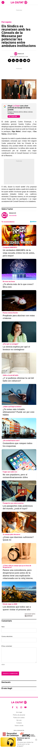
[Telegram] (24, 60)
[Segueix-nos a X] (17, 707)
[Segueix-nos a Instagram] (21, 707)
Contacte (19, 723)
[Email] (28, 60)
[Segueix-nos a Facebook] (13, 707)
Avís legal (19, 712)
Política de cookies (19, 717)
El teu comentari (7, 646)
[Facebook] (9, 60)
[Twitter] (13, 60)
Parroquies (6, 22)
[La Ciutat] (19, 2)
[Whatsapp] (21, 60)
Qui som (19, 720)
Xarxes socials (19, 725)
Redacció (21, 53)
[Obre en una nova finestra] (11, 734)
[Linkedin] (17, 60)
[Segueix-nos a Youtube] (25, 707)
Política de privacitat (19, 715)
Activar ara (13, 116)
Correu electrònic (7, 636)
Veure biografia (12, 215)
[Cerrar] (36, 740)
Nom (3, 627)
